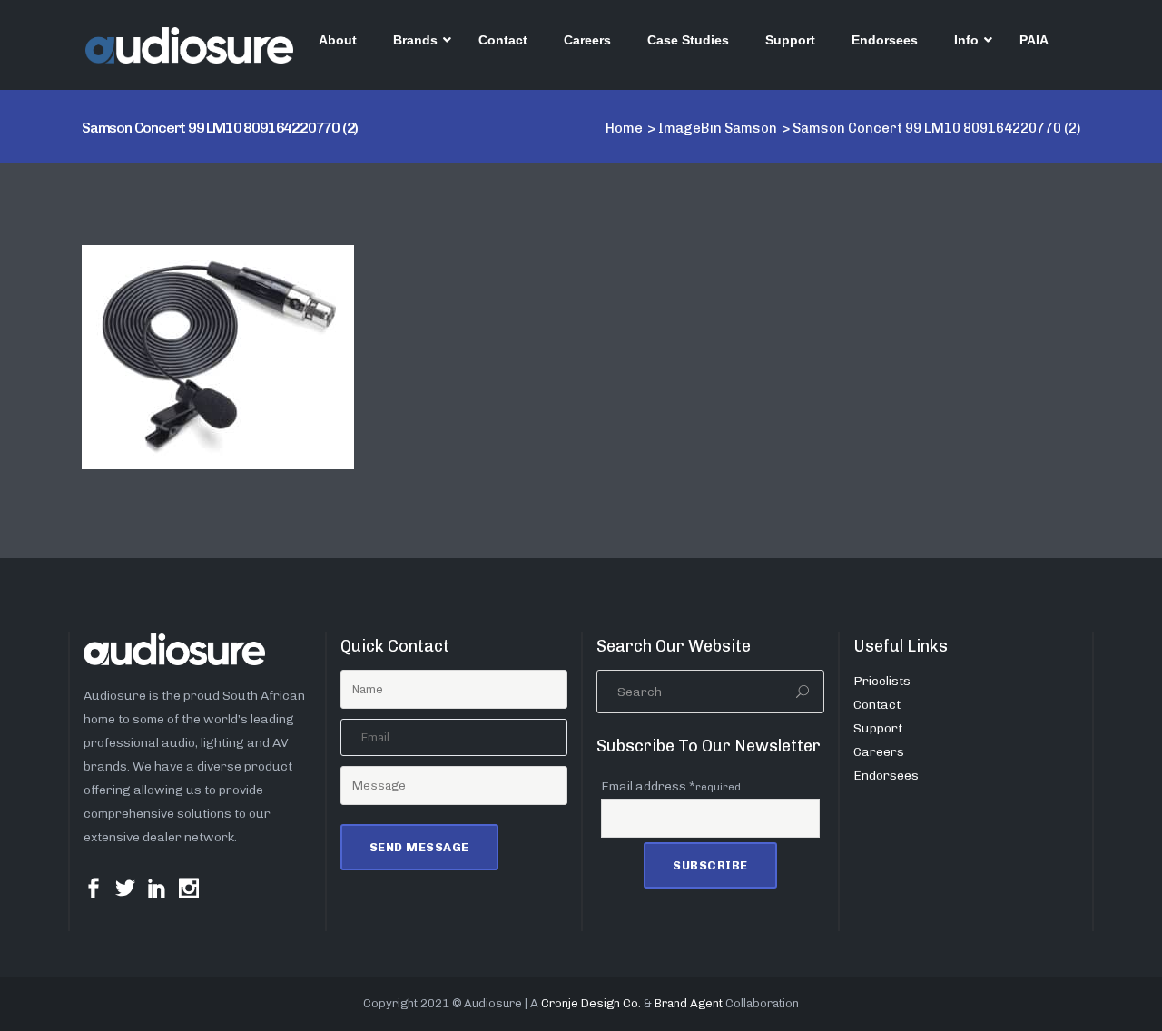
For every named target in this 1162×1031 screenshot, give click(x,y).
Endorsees (886, 775)
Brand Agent (689, 1003)
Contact (877, 704)
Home (624, 128)
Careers (878, 752)
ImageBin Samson (717, 128)
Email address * (671, 786)
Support (877, 728)
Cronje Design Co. (591, 1003)
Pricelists (882, 681)
